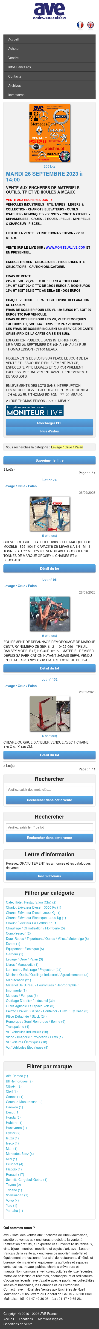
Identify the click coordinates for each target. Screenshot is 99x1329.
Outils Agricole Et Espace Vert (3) (30, 1006)
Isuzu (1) (12, 1138)
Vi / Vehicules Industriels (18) (27, 1031)
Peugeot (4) (14, 1164)
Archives (14, 85)
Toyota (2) (13, 1184)
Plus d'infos (49, 431)
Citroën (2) (14, 1086)
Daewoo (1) (14, 1107)
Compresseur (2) (18, 933)
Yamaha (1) (14, 1210)
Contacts (14, 76)
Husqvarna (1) (16, 1127)
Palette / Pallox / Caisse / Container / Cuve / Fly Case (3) (47, 1011)
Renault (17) (15, 1174)
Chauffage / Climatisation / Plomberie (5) (35, 928)
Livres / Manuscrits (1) (22, 964)
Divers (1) (13, 943)
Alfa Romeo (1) (17, 1075)
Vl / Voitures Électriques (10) (26, 1042)
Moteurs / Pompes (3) (22, 995)
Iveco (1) (12, 1143)
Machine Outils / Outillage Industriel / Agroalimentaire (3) (47, 974)
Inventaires (16, 94)
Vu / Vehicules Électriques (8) (27, 1047)
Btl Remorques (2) (19, 1081)
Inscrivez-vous (49, 876)
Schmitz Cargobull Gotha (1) (26, 1179)
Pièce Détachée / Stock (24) (26, 1016)
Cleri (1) (12, 1091)
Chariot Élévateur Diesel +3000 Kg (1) (33, 907)
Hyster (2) (13, 1133)
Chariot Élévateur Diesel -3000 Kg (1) (33, 912)
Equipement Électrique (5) (25, 948)
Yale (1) (11, 1205)
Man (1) (11, 1148)
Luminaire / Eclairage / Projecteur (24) (33, 969)
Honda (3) (13, 1117)
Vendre (13, 57)
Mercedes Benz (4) (20, 1153)
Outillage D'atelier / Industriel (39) (30, 1000)
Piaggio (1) (14, 1169)
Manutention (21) (18, 980)
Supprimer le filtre (50, 460)
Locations (26, 1318)
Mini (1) (11, 1159)
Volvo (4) (12, 1200)
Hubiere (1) (14, 1122)
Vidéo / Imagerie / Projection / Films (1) (34, 1037)
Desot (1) (13, 1112)
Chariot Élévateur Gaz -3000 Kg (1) (32, 923)
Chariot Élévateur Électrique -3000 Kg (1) (36, 917)
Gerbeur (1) (14, 954)
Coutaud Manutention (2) (24, 1101)
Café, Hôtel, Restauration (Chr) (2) (31, 902)
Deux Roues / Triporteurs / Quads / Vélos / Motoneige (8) (47, 938)
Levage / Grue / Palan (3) (24, 959)
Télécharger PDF (49, 423)
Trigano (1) (14, 1190)
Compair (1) (14, 1096)
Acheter (14, 48)
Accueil (13, 39)
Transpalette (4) (17, 1026)
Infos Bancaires (19, 67)
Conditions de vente (17, 1324)
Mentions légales (50, 1318)
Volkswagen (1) (17, 1195)
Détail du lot (49, 568)
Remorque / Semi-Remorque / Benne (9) (35, 1021)
